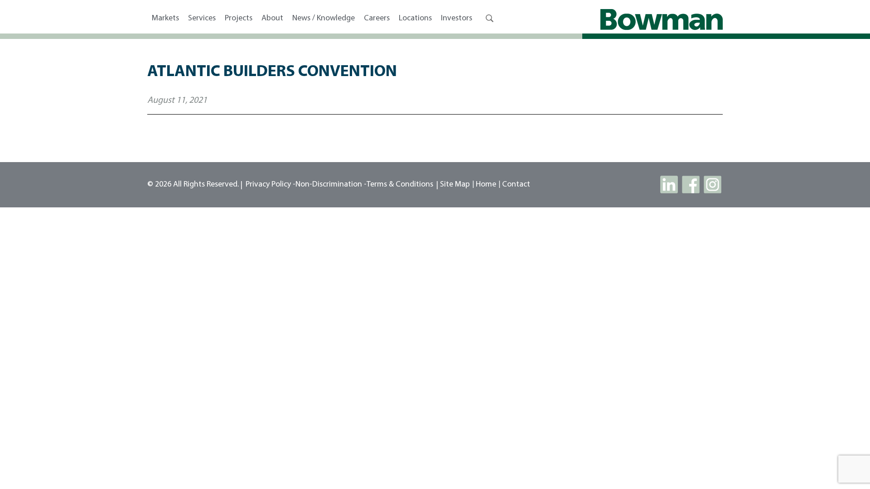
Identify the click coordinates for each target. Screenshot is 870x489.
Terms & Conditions (400, 185)
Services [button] (202, 18)
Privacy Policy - (270, 185)
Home (486, 185)
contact (516, 185)
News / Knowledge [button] (323, 18)
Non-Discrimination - (331, 185)
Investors (456, 18)
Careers (377, 18)
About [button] (272, 18)
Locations (415, 18)
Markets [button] (165, 18)
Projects (238, 18)
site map (455, 185)
